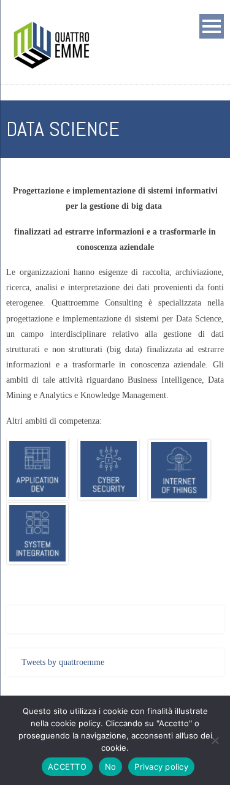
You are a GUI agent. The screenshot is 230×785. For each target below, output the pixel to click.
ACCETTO (67, 767)
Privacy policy (161, 767)
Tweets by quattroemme (62, 662)
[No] (215, 740)
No (111, 767)
